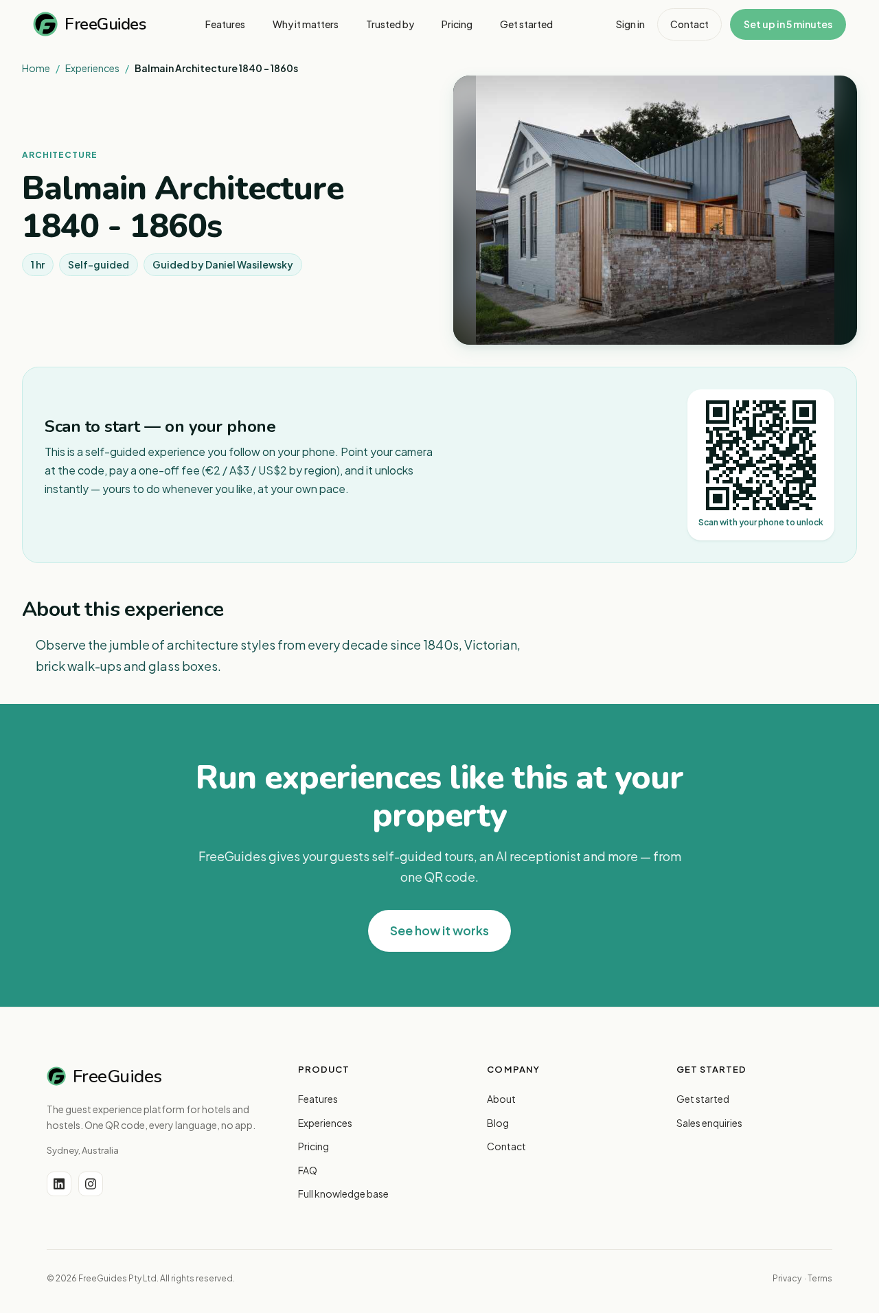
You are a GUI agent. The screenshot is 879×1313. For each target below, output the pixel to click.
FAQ (307, 1170)
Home (36, 68)
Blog (498, 1123)
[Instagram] (90, 1184)
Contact (689, 24)
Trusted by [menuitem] (390, 24)
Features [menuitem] (225, 24)
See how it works (439, 930)
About (501, 1099)
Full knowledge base (343, 1193)
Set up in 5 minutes (788, 24)
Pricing (313, 1146)
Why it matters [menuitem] (306, 24)
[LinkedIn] (59, 1184)
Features (318, 1099)
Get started (702, 1099)
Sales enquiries (709, 1123)
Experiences (92, 68)
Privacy (787, 1278)
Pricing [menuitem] (457, 24)
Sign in (630, 24)
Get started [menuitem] (526, 24)
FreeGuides (105, 24)
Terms (820, 1278)
